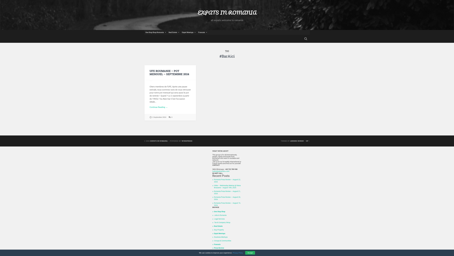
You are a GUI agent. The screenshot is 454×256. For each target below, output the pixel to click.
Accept (250, 253)
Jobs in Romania (220, 215)
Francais (201, 32)
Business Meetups (221, 237)
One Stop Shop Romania (154, 32)
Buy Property (219, 230)
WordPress (187, 141)
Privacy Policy (238, 253)
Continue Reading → (159, 107)
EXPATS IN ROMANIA (227, 12)
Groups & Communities (222, 241)
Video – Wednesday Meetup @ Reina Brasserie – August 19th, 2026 (227, 187)
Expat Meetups (187, 32)
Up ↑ (308, 141)
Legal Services (219, 219)
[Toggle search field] (306, 39)
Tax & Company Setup (222, 223)
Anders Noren (297, 141)
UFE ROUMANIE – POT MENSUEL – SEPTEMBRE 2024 (169, 72)
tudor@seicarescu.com (220, 171)
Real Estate (173, 32)
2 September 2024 (159, 117)
